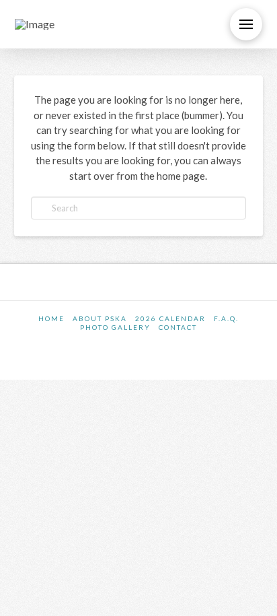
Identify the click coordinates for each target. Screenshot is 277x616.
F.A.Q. (226, 318)
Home (51, 318)
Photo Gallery (115, 327)
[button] (246, 24)
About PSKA (100, 318)
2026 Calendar (170, 318)
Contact (178, 327)
